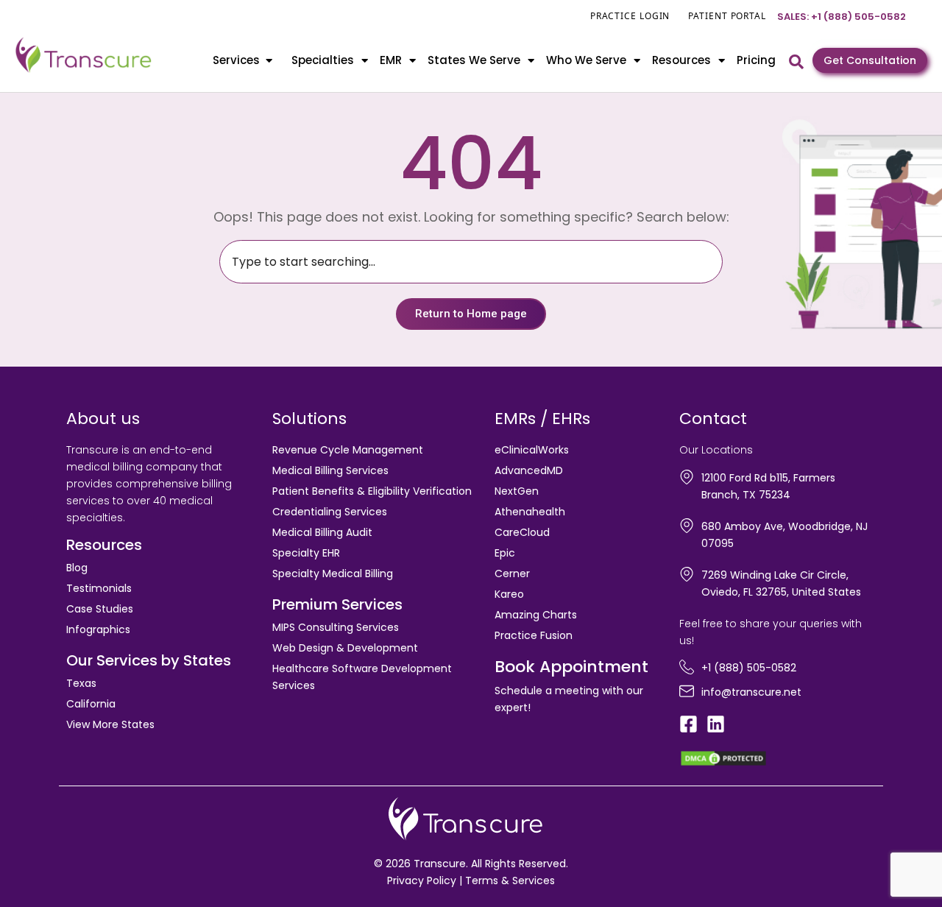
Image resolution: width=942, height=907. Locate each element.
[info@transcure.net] (686, 691)
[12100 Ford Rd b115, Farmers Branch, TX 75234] (686, 477)
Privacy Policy (421, 880)
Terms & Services (510, 880)
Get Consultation (870, 60)
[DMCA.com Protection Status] (723, 757)
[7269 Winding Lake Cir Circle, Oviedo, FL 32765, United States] (686, 574)
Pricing (756, 60)
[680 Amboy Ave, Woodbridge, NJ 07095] (686, 525)
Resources (681, 60)
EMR (391, 60)
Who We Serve (586, 60)
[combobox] (471, 261)
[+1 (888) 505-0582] (686, 667)
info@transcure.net (751, 692)
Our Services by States (148, 660)
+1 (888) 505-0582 (748, 667)
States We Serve (474, 60)
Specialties (322, 60)
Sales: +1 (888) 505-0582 (841, 17)
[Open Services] (269, 60)
